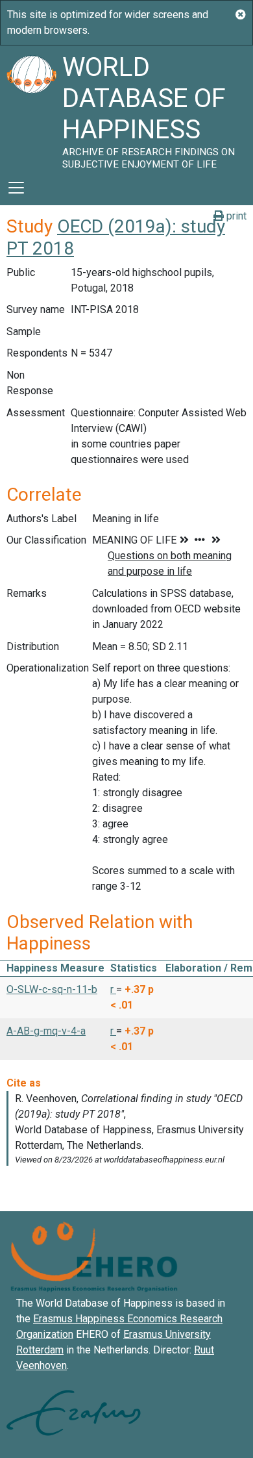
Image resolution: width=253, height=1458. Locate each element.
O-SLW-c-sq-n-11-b (51, 989)
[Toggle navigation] (16, 187)
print (235, 216)
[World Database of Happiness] (31, 107)
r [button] (113, 989)
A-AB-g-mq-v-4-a (46, 1031)
